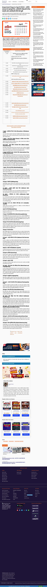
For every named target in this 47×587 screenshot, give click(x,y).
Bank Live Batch (34, 475)
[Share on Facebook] (8, 18)
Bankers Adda (19, 472)
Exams (10, 1)
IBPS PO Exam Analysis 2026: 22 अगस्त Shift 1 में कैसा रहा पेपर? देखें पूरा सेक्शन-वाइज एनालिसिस (38, 33)
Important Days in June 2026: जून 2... (7, 453)
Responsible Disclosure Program (20, 583)
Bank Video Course (34, 473)
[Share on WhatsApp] (3, 18)
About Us (25, 490)
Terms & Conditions (38, 583)
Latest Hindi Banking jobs (6, 4)
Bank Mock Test (34, 472)
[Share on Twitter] (10, 18)
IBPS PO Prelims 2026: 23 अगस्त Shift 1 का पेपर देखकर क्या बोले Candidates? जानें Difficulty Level (38, 13)
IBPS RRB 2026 (4, 478)
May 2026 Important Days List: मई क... (26, 453)
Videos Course (37, 493)
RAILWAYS (14, 493)
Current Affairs (20, 1)
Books (36, 496)
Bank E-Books (34, 476)
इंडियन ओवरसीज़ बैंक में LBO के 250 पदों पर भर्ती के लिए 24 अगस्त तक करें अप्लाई (38, 53)
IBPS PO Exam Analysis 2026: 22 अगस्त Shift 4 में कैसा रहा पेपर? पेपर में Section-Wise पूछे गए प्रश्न (38, 17)
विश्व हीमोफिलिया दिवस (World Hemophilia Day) (20, 85)
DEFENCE (14, 496)
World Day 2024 (20, 110)
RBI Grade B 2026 (5, 481)
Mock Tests (37, 490)
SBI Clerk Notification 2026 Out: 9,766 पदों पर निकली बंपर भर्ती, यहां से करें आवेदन (38, 56)
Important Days (11, 441)
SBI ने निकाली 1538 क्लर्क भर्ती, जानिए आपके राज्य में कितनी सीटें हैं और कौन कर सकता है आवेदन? (38, 60)
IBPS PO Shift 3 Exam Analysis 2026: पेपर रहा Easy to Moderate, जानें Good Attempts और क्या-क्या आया (38, 22)
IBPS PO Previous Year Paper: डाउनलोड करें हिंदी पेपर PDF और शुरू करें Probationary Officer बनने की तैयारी (38, 44)
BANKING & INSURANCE (17, 490)
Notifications (14, 1)
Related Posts (5, 445)
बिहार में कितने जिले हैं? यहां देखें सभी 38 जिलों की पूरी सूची (38, 40)
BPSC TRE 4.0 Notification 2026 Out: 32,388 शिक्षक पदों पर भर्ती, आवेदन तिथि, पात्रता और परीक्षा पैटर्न (38, 64)
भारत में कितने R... (14, 453)
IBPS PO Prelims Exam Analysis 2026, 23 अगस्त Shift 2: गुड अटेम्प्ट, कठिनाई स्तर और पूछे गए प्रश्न (38, 10)
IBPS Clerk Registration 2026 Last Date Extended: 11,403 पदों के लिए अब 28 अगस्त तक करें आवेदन (38, 37)
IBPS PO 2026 (4, 475)
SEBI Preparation (4, 493)
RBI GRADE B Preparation (6, 499)
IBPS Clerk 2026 (4, 476)
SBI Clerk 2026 (4, 473)
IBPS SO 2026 (4, 479)
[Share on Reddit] (6, 18)
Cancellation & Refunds (29, 583)
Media (25, 493)
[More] (27, 0)
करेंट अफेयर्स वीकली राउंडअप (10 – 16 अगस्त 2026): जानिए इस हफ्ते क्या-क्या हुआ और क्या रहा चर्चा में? (38, 29)
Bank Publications (34, 478)
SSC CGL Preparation (5, 496)
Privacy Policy (43, 583)
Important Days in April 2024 (19, 441)
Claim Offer (40, 586)
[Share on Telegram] (4, 18)
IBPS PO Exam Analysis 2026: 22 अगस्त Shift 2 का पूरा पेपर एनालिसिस (38, 26)
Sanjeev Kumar (5, 16)
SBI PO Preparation (5, 490)
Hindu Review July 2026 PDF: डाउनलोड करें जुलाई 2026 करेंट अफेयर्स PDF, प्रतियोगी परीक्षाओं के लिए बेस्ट (38, 49)
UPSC (14, 499)
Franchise (25, 496)
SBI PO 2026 (4, 472)
